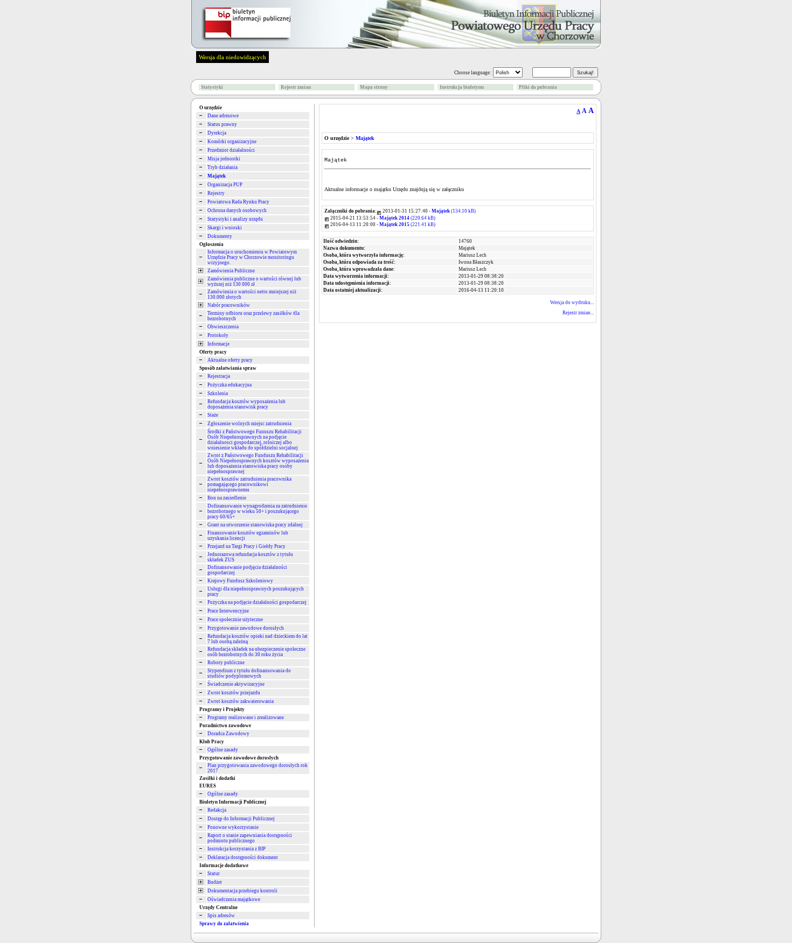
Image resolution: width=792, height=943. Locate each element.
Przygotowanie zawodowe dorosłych (245, 628)
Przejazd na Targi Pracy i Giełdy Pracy (246, 546)
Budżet (214, 882)
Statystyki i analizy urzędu (235, 219)
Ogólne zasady (222, 749)
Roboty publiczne (226, 662)
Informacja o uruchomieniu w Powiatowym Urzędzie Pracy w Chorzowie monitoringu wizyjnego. (252, 257)
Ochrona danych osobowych (237, 210)
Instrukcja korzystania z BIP (236, 848)
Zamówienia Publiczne (231, 270)
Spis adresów (221, 915)
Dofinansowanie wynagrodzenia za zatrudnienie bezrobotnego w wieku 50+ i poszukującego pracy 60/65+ (257, 511)
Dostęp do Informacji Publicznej (241, 818)
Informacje (218, 344)
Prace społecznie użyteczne (235, 619)
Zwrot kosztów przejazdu (233, 692)
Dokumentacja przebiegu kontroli (242, 890)
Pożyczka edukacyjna (229, 385)
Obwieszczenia (223, 326)
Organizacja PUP (224, 184)
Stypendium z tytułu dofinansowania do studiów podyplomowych (249, 673)
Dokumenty (219, 236)
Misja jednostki (223, 158)
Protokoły (217, 335)
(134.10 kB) (454, 211)
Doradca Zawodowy (228, 733)
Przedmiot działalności (231, 150)
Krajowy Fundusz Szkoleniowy (240, 580)
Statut (213, 873)
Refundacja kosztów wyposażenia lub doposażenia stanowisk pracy (246, 404)
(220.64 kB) (407, 218)
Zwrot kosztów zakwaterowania (240, 701)
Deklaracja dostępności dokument (242, 857)
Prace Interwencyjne (228, 611)
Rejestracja (218, 376)
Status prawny (222, 124)
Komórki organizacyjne (231, 141)
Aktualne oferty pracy (230, 360)
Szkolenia (217, 393)
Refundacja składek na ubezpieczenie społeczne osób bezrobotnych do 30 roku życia (256, 651)
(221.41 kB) (407, 224)
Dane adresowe (223, 115)
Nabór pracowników (228, 305)
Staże (212, 415)
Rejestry (216, 193)
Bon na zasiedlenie (226, 498)
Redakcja (216, 810)
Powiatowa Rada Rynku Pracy (238, 202)
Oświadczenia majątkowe (233, 899)
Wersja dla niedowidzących (232, 57)
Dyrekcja (216, 133)
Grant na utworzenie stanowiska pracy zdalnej (255, 524)
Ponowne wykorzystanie (233, 827)
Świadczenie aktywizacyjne (236, 684)
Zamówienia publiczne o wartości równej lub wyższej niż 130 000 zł (254, 281)
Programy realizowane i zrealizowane (245, 717)
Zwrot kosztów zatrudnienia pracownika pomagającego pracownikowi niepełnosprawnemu (249, 484)
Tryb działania (222, 167)
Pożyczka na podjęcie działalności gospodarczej (257, 602)
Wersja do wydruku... (572, 302)
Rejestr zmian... (578, 312)
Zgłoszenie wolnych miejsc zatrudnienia (249, 423)
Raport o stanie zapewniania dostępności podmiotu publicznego (249, 838)
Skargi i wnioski (224, 227)
